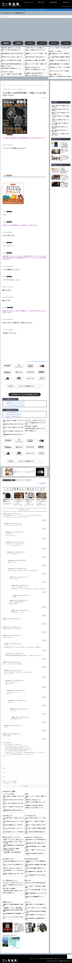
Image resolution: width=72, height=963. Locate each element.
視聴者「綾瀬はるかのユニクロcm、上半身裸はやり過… (59, 54)
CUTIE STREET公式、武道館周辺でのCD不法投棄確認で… (35, 865)
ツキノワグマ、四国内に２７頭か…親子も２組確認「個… (11, 75)
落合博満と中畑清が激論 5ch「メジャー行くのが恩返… (35, 894)
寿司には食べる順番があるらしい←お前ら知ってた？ (13, 825)
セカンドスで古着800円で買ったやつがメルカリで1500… (35, 423)
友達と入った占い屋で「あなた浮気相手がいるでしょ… (13, 865)
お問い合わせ (42, 958)
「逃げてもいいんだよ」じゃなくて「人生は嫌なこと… (59, 71)
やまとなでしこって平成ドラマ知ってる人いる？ (35, 420)
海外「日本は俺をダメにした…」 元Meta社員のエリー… (13, 832)
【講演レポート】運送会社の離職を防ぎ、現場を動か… (13, 905)
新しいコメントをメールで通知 (10, 781)
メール (3, 772)
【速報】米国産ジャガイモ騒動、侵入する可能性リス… (35, 61)
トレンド (66, 43)
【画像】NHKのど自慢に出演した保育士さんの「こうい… (35, 854)
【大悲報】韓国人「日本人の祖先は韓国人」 (12, 852)
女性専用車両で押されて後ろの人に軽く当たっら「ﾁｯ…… (13, 435)
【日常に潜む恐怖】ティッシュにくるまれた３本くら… (13, 871)
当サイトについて (34, 958)
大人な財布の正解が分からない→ (13, 412)
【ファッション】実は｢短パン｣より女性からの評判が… (59, 48)
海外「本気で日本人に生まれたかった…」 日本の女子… (13, 822)
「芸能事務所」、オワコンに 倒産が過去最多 (12, 907)
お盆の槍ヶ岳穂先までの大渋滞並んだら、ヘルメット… (11, 69)
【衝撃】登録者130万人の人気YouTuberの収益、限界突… (12, 54)
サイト (3, 776)
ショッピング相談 (7, 480)
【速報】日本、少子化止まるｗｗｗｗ (32, 67)
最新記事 (6, 43)
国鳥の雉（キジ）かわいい (6, 66)
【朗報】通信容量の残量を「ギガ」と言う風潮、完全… (59, 64)
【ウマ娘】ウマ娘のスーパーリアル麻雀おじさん (35, 47)
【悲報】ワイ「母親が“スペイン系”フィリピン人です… (35, 850)
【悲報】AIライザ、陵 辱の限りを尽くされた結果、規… (11, 61)
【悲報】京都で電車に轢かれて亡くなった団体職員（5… (35, 847)
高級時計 (29, 480)
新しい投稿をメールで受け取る (10, 782)
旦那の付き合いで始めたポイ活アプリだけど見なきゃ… (13, 425)
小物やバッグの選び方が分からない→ (14, 416)
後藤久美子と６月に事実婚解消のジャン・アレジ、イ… (34, 897)
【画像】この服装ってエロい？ (55, 74)
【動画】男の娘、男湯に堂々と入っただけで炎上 (11, 47)
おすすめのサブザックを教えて (7, 71)
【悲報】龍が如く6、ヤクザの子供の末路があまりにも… (35, 840)
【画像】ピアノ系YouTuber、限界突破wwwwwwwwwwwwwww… (11, 849)
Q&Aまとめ (56, 958)
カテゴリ (30, 43)
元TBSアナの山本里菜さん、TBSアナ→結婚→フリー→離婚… (13, 842)
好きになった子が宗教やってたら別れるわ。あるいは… (13, 432)
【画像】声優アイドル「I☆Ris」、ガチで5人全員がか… (59, 68)
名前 (3, 768)
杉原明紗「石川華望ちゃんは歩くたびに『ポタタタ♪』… (13, 874)
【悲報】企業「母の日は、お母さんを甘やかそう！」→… (36, 57)
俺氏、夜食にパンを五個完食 (31, 426)
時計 (14, 480)
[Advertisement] (36, 29)
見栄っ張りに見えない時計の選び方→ (14, 414)
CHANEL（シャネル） (21, 480)
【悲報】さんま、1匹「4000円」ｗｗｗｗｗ (34, 75)
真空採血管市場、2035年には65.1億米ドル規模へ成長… (13, 911)
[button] (70, 16)
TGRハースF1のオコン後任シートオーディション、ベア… (12, 829)
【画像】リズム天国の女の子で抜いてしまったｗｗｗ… (35, 50)
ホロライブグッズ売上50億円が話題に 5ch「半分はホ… (35, 890)
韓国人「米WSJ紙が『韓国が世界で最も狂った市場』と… (35, 832)
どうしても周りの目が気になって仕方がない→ (16, 405)
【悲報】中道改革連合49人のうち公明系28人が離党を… (13, 846)
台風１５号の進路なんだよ (30, 430)
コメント (42, 43)
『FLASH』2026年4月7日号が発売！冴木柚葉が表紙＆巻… (35, 912)
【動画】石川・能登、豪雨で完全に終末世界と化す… (12, 63)
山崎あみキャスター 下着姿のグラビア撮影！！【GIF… (35, 822)
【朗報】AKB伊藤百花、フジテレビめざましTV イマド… (35, 915)
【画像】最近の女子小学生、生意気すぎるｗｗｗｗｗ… (35, 844)
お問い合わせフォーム (21, 754)
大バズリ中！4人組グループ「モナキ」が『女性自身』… (35, 908)
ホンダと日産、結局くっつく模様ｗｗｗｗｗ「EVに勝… (13, 818)
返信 (45, 520)
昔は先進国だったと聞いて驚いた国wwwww (34, 73)
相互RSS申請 (50, 958)
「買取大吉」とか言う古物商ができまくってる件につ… (35, 70)
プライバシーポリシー (66, 958)
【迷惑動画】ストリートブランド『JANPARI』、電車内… (36, 54)
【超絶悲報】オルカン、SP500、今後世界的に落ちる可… (35, 862)
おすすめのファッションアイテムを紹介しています (25, 394)
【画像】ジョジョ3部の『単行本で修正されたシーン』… (11, 50)
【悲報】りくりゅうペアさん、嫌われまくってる (13, 839)
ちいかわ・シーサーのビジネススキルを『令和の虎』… (13, 918)
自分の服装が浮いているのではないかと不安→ (16, 401)
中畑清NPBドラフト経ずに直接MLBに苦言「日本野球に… (60, 77)
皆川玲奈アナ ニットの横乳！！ (55, 51)
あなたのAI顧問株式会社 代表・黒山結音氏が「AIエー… (13, 914)
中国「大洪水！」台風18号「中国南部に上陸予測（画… (35, 829)
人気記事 (18, 43)
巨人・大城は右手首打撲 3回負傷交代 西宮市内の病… (59, 57)
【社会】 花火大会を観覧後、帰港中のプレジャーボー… (35, 869)
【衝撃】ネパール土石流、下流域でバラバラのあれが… (35, 825)
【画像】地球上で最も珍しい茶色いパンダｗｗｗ (35, 428)
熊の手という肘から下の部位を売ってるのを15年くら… (13, 428)
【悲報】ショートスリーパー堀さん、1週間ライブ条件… (35, 64)
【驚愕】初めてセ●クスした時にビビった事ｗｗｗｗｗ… (11, 57)
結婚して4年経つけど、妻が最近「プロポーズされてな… (13, 421)
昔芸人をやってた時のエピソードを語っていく (12, 868)
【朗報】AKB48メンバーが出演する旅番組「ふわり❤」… (35, 905)
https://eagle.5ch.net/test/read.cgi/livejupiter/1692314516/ (38, 361)
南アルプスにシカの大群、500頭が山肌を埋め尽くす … (35, 883)
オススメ (54, 43)
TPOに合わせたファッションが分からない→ (15, 403)
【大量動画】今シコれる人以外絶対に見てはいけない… (59, 61)
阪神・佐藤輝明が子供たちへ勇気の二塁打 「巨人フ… (35, 872)
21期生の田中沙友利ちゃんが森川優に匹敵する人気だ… (35, 919)
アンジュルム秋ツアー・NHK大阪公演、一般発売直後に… (35, 887)
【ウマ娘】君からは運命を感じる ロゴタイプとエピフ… (13, 862)
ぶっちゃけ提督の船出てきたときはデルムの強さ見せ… (35, 876)
